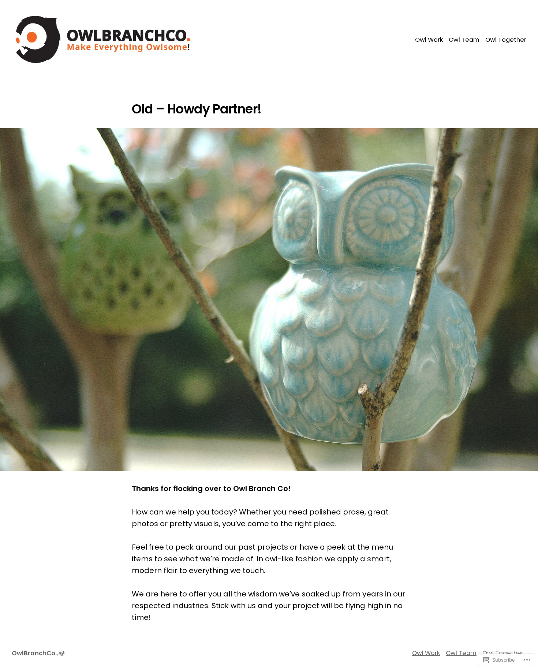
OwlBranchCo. (34, 653)
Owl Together (505, 39)
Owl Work (429, 39)
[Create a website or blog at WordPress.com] (61, 653)
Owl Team (464, 39)
